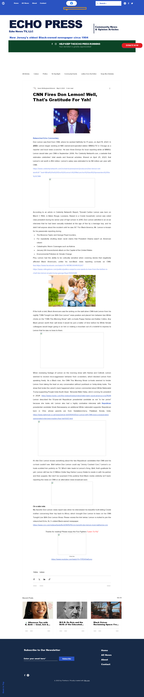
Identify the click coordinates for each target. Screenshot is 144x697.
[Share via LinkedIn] (44, 570)
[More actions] (109, 88)
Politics (45, 74)
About (104, 635)
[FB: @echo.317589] (71, 3)
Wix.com (87, 656)
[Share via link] (49, 570)
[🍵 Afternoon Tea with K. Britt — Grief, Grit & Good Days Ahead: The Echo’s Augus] (38, 601)
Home (104, 626)
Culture (36, 74)
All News (106, 631)
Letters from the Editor (89, 74)
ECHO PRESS (45, 24)
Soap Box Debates (107, 74)
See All (119, 588)
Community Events (70, 74)
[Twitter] (132, 3)
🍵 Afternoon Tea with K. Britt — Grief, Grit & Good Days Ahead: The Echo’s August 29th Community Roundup (36, 614)
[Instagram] (125, 3)
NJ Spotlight (56, 74)
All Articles (26, 74)
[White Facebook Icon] (25, 651)
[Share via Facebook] (34, 570)
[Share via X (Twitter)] (39, 570)
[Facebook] (128, 3)
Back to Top (3, 687)
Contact (105, 640)
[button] (72, 116)
